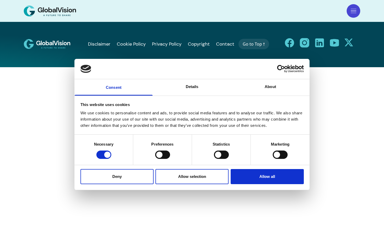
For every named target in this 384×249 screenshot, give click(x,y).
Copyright (199, 44)
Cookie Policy (131, 44)
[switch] (162, 155)
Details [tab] (192, 86)
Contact (225, 44)
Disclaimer (99, 44)
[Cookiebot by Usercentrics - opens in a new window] (281, 69)
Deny (117, 176)
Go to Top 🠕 (254, 44)
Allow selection (192, 176)
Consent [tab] (113, 87)
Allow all (267, 176)
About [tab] (270, 86)
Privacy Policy (167, 44)
